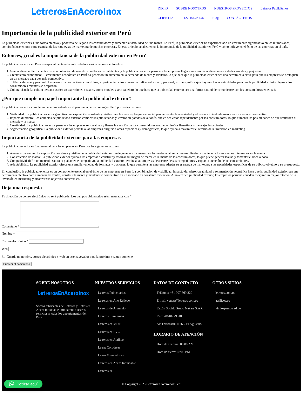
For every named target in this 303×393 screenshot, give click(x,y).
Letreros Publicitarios (274, 8)
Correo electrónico (15, 241)
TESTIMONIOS (193, 18)
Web (5, 249)
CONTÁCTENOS (239, 18)
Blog (215, 18)
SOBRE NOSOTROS (191, 8)
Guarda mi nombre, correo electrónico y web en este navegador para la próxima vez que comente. (70, 256)
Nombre (8, 233)
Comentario (10, 226)
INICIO (163, 8)
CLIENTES (166, 18)
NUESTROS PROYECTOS (233, 8)
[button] (23, 384)
